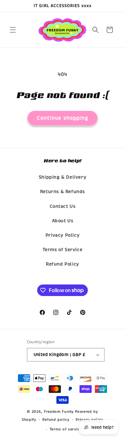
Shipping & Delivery (62, 177)
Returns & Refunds (62, 191)
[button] (13, 30)
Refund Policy (62, 264)
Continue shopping (62, 118)
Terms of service (66, 429)
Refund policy (55, 419)
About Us (62, 221)
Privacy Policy (62, 235)
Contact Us (63, 206)
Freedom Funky (59, 411)
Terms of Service (63, 249)
